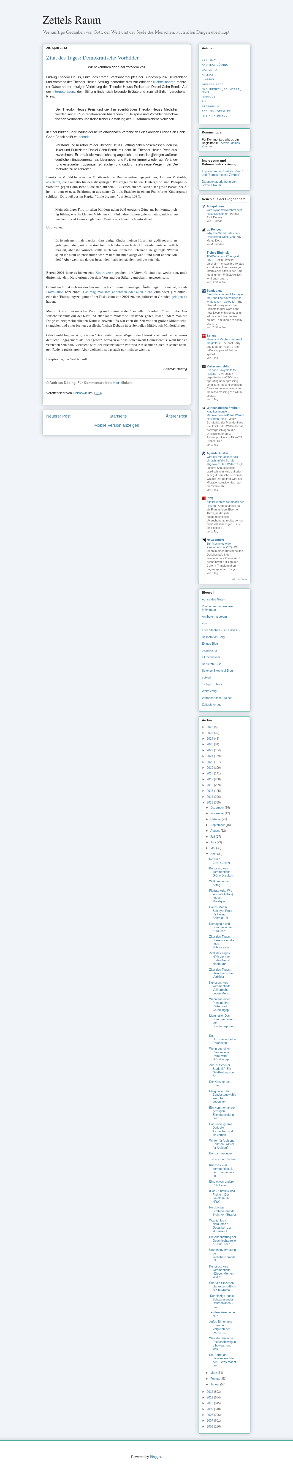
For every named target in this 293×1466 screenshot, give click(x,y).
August (215, 830)
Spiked (212, 335)
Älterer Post (176, 416)
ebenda (84, 137)
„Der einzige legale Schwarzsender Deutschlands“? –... (221, 1301)
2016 (210, 785)
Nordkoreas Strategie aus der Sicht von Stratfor (222, 1211)
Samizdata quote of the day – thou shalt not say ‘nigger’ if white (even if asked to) (225, 298)
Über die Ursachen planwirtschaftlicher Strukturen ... (222, 1286)
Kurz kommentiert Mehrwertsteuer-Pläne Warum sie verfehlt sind (225, 415)
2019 (210, 767)
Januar (215, 1384)
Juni (213, 842)
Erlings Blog (210, 643)
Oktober (216, 819)
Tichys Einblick (218, 252)
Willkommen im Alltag (219, 883)
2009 (210, 1409)
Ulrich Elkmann (215, 116)
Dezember (217, 807)
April (213, 854)
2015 (210, 791)
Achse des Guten (213, 599)
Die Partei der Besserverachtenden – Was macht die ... (222, 1360)
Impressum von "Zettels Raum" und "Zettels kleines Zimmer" (223, 173)
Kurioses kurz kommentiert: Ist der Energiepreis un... (221, 1170)
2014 (210, 796)
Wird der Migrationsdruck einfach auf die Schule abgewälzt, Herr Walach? (223, 460)
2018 (210, 773)
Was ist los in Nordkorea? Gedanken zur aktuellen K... (220, 1226)
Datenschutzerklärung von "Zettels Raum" (219, 183)
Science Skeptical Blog (217, 670)
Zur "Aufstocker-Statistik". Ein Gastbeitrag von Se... (221, 1070)
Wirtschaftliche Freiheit (223, 408)
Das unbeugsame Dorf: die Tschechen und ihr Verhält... (221, 1129)
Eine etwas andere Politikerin (221, 1183)
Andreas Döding (215, 64)
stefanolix (211, 106)
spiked (206, 677)
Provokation (55, 292)
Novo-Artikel (215, 540)
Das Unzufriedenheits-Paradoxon (222, 1039)
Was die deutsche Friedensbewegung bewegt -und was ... (222, 1343)
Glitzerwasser (211, 657)
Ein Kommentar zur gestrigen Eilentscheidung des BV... (222, 1113)
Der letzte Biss (212, 664)
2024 (210, 738)
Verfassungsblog (219, 366)
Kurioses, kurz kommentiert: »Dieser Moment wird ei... (221, 1272)
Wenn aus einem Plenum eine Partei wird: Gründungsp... (220, 1004)
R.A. (205, 101)
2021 (210, 756)
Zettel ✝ (209, 59)
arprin (205, 623)
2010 (210, 1403)
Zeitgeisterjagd (211, 704)
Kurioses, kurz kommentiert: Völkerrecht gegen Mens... (220, 988)
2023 (210, 744)
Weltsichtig (209, 691)
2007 (210, 1420)
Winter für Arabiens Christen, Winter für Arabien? (221, 1144)
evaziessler (209, 650)
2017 (210, 779)
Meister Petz (212, 84)
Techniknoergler (216, 111)
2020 (210, 762)
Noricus (208, 96)
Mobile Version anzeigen (116, 425)
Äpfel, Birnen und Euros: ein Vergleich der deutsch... (220, 1327)
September (218, 825)
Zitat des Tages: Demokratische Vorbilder (92, 57)
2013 (210, 802)
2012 (210, 1391)
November (217, 813)
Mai (213, 848)
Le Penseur (215, 229)
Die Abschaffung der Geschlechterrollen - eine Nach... (222, 1240)
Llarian (208, 79)
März (214, 1372)
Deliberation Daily (213, 637)
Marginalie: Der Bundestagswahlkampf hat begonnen (222, 1096)
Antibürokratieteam (214, 616)
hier (116, 383)
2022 (210, 750)
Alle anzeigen (239, 579)
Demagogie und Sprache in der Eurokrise (220, 927)
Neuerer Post (58, 416)
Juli (213, 836)
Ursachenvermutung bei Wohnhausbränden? (222, 1255)
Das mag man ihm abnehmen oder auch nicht (117, 292)
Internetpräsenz (64, 91)
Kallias (208, 74)
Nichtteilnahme (164, 82)
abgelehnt (53, 182)
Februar (215, 1378)
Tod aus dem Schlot (222, 1159)
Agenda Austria (217, 453)
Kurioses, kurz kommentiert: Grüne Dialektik (221, 872)
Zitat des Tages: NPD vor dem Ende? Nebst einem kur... (220, 958)
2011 (210, 1397)
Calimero (209, 69)
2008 (210, 1415)
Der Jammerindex (221, 1153)
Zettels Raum (72, 19)
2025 (210, 733)
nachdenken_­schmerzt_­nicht (221, 90)
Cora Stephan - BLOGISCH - (221, 630)
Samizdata (214, 290)
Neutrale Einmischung (219, 860)
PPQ (210, 498)
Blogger (155, 1457)
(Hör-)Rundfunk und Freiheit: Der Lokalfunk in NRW (222, 1196)
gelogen (177, 297)
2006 (210, 1426)
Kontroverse (104, 272)
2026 (210, 727)
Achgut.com (215, 206)
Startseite (118, 416)
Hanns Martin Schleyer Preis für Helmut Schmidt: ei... (220, 912)
